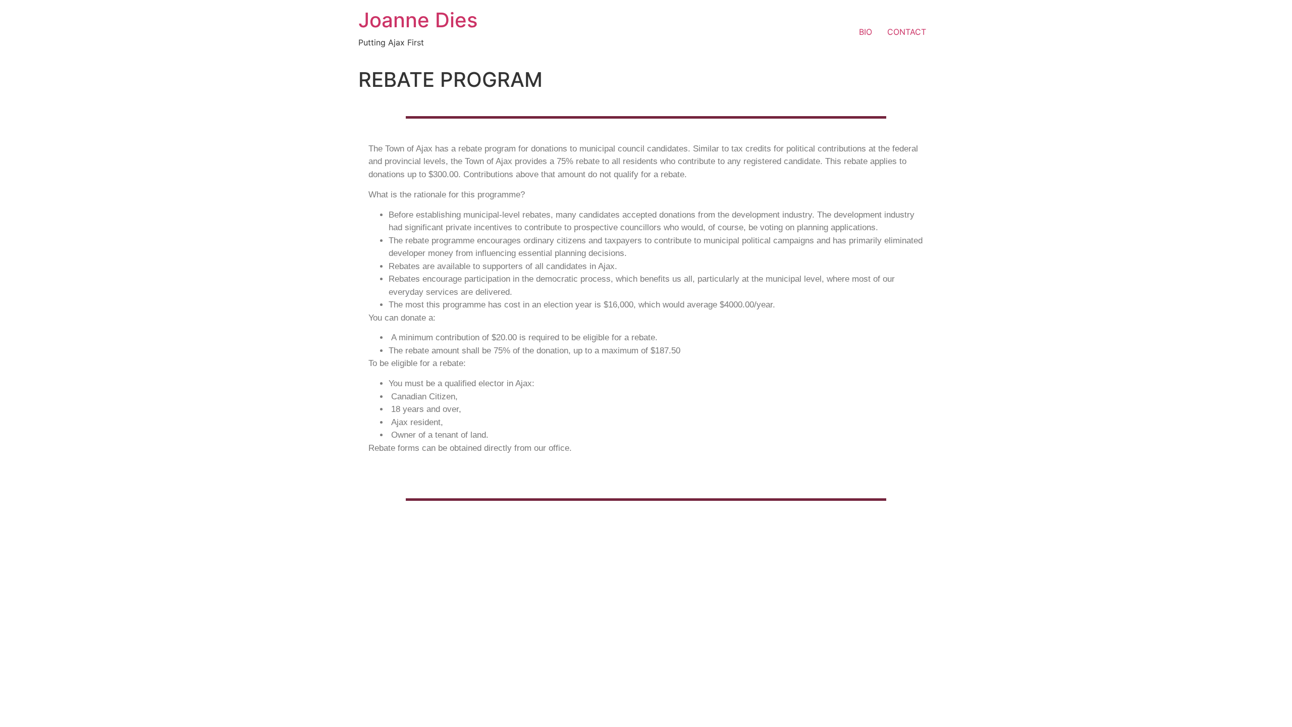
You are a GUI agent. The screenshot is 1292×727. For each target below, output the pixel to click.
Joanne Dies (417, 20)
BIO (865, 32)
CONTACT (906, 32)
